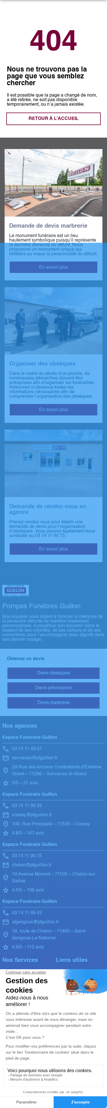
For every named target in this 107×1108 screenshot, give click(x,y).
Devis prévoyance (53, 688)
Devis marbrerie (53, 703)
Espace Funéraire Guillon (29, 737)
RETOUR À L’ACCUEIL (53, 119)
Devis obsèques (53, 673)
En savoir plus (53, 267)
